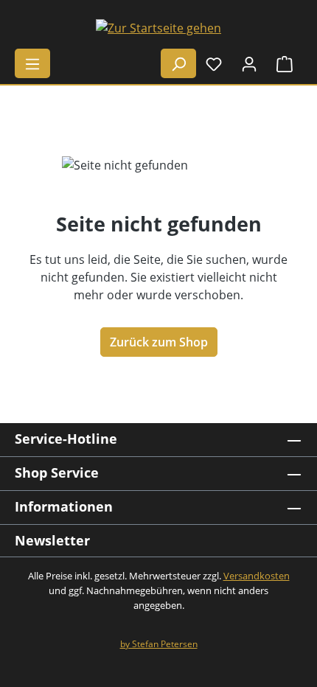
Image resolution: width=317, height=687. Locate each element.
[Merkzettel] (213, 63)
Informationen (64, 506)
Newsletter (52, 540)
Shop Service (57, 472)
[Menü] (32, 63)
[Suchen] (178, 63)
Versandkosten (256, 575)
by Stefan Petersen (159, 643)
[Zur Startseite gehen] (158, 27)
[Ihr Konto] (249, 63)
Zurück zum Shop (159, 342)
